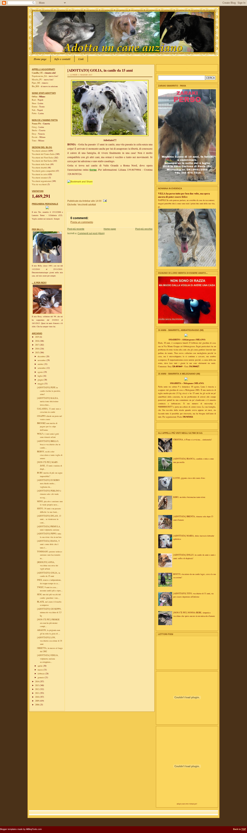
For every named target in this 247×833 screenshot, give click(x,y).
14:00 (99, 201)
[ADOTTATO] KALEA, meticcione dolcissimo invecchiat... (47, 401)
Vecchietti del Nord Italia (43, 157)
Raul (34, 99)
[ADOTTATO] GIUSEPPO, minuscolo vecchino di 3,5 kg (49, 612)
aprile (40, 665)
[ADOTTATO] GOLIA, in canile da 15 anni (100, 70)
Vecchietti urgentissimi (42, 181)
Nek (33, 110)
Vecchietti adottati (40, 150)
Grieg (34, 127)
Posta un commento (81, 222)
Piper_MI (36, 82)
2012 (37, 689)
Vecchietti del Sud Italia (42, 160)
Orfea (34, 96)
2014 (37, 681)
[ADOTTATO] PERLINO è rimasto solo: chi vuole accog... (49, 494)
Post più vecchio (143, 229)
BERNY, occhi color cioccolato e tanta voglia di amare (49, 455)
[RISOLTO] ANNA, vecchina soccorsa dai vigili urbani (47, 565)
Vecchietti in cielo (40, 174)
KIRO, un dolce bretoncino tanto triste (189, 497)
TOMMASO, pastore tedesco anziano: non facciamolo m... (49, 555)
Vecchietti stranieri (40, 177)
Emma (34, 106)
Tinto (34, 140)
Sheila (34, 130)
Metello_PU (37, 79)
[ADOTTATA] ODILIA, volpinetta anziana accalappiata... (47, 658)
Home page (40, 59)
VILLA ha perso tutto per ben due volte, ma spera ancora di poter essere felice (184, 195)
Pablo (34, 113)
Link (81, 59)
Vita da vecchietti (39, 184)
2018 (37, 341)
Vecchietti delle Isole (41, 164)
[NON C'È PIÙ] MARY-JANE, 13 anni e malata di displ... (49, 465)
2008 (37, 704)
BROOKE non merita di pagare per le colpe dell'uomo (47, 426)
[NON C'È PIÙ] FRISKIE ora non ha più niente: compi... (48, 623)
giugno (41, 379)
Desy (34, 133)
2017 (37, 344)
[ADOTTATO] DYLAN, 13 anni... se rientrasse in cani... (49, 519)
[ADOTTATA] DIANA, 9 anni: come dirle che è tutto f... (48, 544)
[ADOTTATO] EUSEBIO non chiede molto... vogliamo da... (48, 483)
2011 (37, 693)
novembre (42, 360)
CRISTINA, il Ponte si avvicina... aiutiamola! (192, 439)
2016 (37, 348)
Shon (34, 103)
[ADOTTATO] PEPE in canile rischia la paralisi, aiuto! (49, 391)
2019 (37, 337)
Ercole (34, 137)
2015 (37, 352)
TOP (243, 829)
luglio (40, 376)
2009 (37, 700)
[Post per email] (104, 201)
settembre (42, 368)
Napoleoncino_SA (39, 76)
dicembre (42, 356)
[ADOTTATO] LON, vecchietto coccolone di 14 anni (49, 641)
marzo (40, 669)
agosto (40, 372)
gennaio (41, 677)
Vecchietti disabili (39, 167)
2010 (37, 697)
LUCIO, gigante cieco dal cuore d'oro (189, 478)
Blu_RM (35, 86)
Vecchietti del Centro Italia (43, 154)
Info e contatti (62, 59)
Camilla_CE (37, 72)
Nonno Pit (36, 123)
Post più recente (75, 229)
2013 (37, 685)
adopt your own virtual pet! (187, 803)
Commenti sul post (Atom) (91, 233)
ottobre (41, 364)
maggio (41, 383)
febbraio (41, 673)
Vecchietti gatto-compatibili (44, 170)
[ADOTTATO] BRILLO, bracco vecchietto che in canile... (48, 444)
